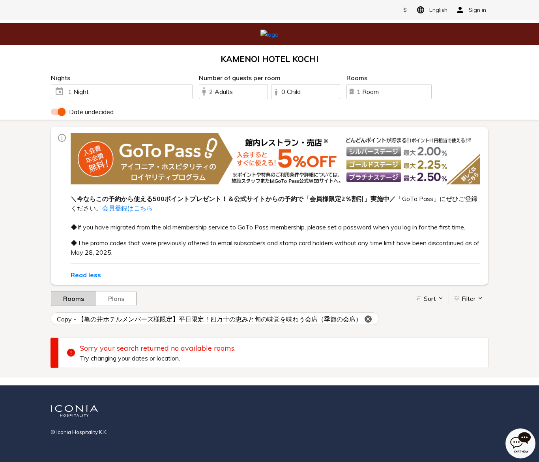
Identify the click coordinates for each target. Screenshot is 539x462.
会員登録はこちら (127, 208)
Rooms (73, 298)
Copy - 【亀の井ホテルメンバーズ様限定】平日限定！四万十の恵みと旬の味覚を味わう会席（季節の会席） (209, 319)
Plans (116, 298)
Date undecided (91, 112)
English (438, 9)
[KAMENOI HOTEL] (269, 34)
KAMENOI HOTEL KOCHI (269, 59)
